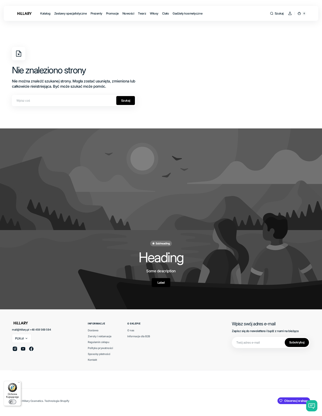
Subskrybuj (296, 342)
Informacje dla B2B (138, 336)
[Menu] (19, 383)
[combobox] (74, 100)
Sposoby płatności (99, 354)
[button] (277, 13)
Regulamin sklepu (98, 342)
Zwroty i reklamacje (99, 336)
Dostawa (93, 330)
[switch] (12, 402)
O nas (130, 330)
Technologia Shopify (56, 400)
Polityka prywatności (100, 348)
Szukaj (125, 100)
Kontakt (92, 359)
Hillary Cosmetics (32, 400)
